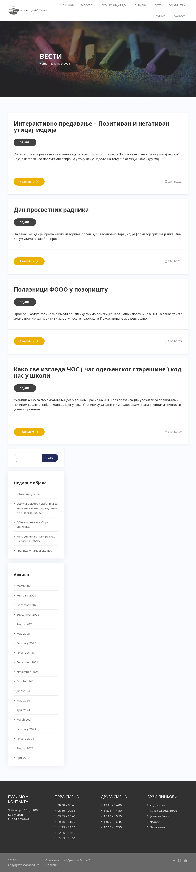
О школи (68, 5)
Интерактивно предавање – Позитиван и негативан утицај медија (91, 127)
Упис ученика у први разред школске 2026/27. (36, 538)
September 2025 (28, 614)
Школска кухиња (28, 494)
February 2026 (26, 595)
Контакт (161, 15)
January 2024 (25, 738)
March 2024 (24, 719)
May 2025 (23, 633)
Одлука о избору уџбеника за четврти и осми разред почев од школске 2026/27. (37, 508)
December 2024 (27, 662)
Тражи (50, 457)
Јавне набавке (159, 816)
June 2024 (23, 691)
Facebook (179, 15)
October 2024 (26, 681)
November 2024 (27, 672)
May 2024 (23, 700)
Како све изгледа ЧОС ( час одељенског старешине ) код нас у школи (97, 372)
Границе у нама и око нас (34, 550)
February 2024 (26, 729)
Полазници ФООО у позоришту (61, 289)
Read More (27, 181)
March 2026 (24, 586)
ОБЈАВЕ (24, 142)
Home (43, 63)
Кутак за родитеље (163, 810)
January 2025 (25, 653)
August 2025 (25, 624)
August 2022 (25, 748)
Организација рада (114, 5)
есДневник (157, 805)
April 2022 (23, 758)
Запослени (88, 5)
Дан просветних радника (51, 209)
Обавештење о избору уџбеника (33, 524)
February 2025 (26, 643)
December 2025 (27, 605)
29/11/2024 (175, 181)
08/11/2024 (175, 261)
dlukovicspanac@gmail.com (27, 825)
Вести (158, 5)
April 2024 (23, 710)
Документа (176, 5)
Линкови (141, 5)
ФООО (155, 822)
